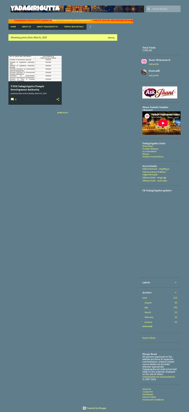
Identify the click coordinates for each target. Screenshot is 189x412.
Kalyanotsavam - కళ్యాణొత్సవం (155, 169)
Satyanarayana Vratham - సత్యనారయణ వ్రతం (154, 173)
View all (111, 38)
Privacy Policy (149, 397)
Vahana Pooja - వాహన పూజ (154, 180)
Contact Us (147, 392)
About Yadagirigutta (47, 27)
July (146, 307)
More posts (62, 113)
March (148, 312)
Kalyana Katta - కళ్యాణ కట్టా (154, 177)
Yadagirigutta (35, 9)
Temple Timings (150, 149)
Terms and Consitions (153, 399)
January (148, 322)
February (149, 317)
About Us (26, 27)
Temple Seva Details (73, 27)
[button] (57, 99)
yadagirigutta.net (150, 377)
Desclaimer (147, 394)
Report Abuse (148, 338)
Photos (145, 154)
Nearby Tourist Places (153, 156)
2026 (144, 298)
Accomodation (149, 151)
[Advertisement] (58, 49)
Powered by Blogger (96, 408)
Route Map (147, 146)
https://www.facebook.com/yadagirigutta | (66, 20)
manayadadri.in (167, 377)
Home (13, 27)
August (148, 302)
